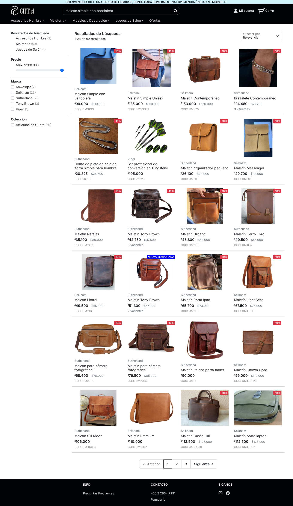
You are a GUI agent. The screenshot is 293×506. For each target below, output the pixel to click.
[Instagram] (220, 493)
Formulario (158, 499)
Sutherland (27, 98)
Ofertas (155, 20)
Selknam (26, 92)
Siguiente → (204, 464)
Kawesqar (26, 87)
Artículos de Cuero (33, 125)
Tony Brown (27, 104)
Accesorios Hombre (26, 20)
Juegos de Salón (128, 20)
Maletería (57, 20)
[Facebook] (228, 493)
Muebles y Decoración (89, 20)
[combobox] (117, 11)
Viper (22, 109)
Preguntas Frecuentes (98, 493)
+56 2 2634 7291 (163, 493)
